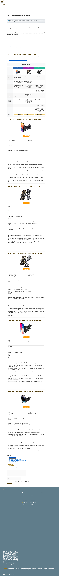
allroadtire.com (6, 568)
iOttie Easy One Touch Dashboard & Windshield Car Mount (17, 47)
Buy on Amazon (19, 114)
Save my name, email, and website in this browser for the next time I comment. (19, 481)
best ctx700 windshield (11, 464)
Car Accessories (10, 463)
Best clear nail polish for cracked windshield (15, 459)
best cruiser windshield (11, 465)
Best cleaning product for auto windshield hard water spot (17, 460)
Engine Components (6, 5)
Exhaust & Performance (33, 502)
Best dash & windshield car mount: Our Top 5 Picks (15, 46)
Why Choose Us (25, 504)
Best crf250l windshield (12, 458)
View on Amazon (26, 135)
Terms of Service (25, 502)
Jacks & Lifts (31, 504)
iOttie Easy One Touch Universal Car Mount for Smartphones (18, 61)
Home (4, 4)
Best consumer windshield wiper (13, 461)
